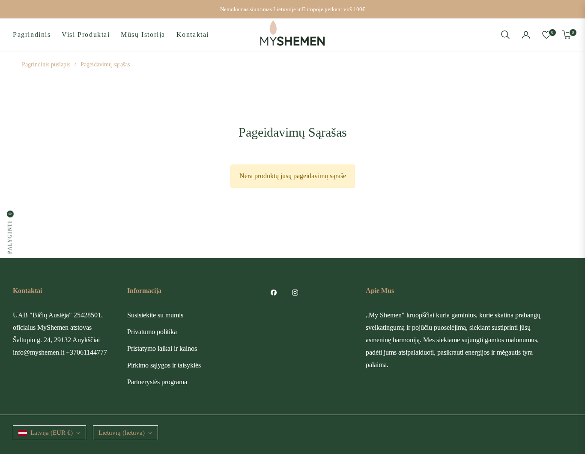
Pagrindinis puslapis (46, 64)
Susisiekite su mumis (155, 315)
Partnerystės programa (157, 381)
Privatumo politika (152, 331)
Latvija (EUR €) (51, 432)
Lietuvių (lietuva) (121, 432)
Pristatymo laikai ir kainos (162, 348)
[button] (505, 34)
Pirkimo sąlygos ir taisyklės (164, 365)
